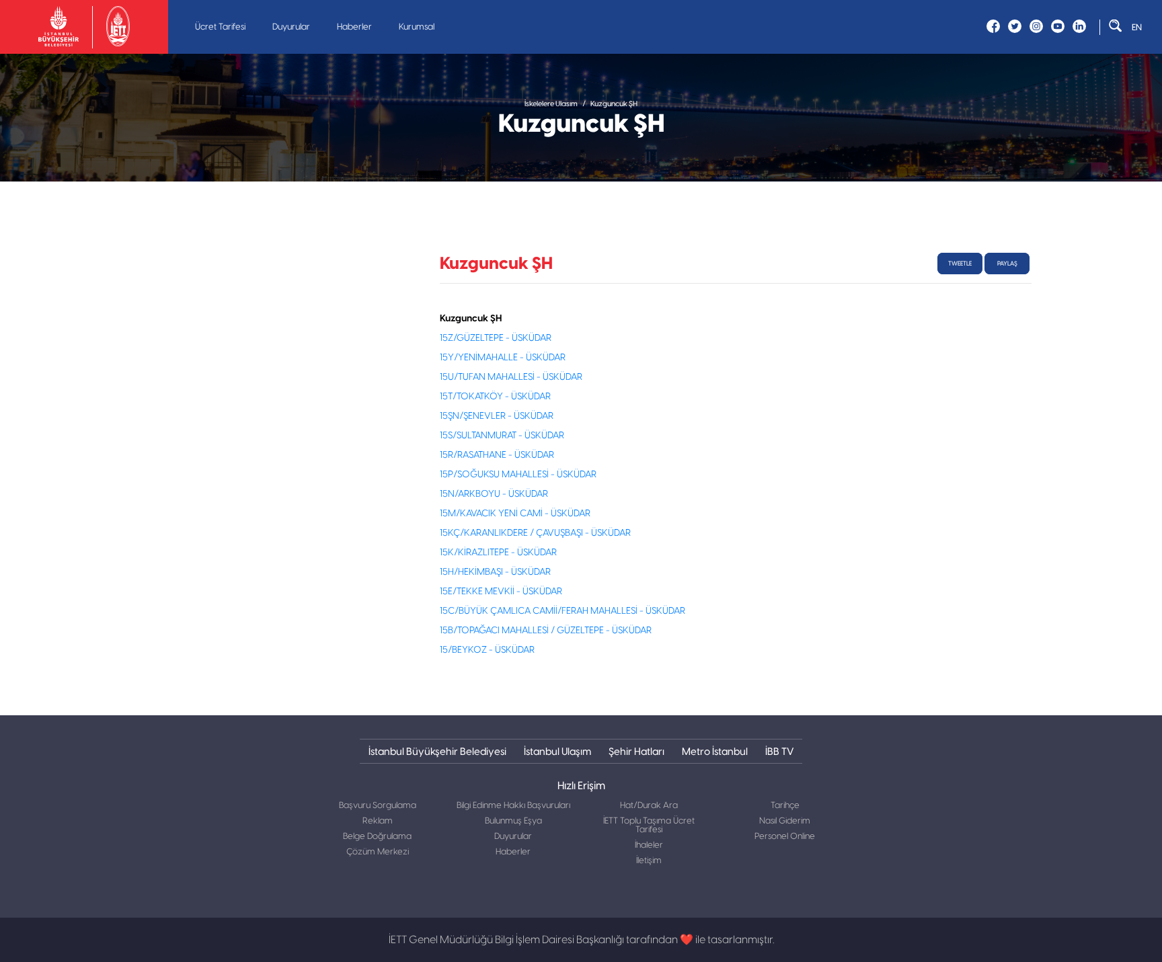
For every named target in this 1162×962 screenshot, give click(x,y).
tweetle (960, 263)
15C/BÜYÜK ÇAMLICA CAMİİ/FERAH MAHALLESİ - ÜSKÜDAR (562, 611)
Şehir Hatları (636, 751)
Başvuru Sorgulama (377, 805)
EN (1137, 27)
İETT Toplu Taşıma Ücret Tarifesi (649, 825)
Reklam (377, 821)
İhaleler (649, 845)
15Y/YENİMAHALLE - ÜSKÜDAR (503, 357)
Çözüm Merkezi (377, 852)
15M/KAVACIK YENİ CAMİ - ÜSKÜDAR (515, 513)
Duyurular (291, 27)
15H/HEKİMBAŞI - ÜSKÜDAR (495, 572)
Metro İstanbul (715, 751)
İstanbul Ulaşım (557, 751)
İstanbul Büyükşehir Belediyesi (437, 751)
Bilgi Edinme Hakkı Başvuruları (513, 805)
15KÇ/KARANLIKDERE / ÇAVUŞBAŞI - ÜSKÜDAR (535, 533)
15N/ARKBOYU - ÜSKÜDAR (494, 494)
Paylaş (1007, 263)
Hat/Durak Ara (649, 805)
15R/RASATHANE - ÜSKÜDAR (497, 455)
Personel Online (784, 836)
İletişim (649, 860)
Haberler (354, 27)
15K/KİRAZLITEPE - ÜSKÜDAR (498, 552)
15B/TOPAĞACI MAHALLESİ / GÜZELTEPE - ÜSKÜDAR (546, 630)
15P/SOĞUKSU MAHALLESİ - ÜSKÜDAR (518, 474)
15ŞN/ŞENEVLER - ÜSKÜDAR (496, 416)
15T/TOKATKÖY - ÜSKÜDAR (495, 396)
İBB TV (779, 751)
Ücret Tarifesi (220, 27)
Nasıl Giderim (784, 821)
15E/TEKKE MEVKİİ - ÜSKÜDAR (501, 591)
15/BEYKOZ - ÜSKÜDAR (487, 650)
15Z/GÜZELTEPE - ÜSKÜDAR (495, 338)
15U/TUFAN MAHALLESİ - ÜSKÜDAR (511, 377)
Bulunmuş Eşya (513, 821)
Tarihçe (785, 805)
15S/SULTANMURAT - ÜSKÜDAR (502, 435)
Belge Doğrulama (377, 836)
